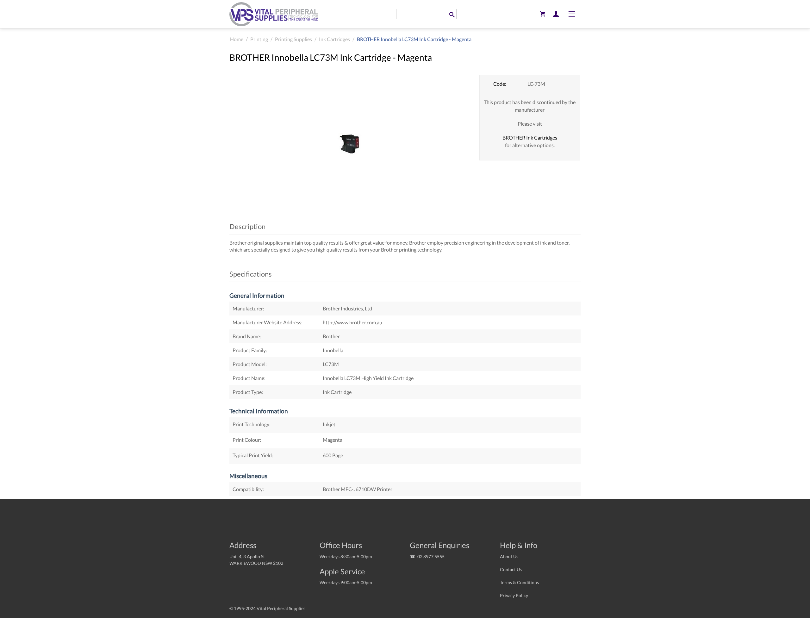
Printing (259, 39)
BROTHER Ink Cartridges (529, 137)
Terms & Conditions (519, 582)
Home (236, 39)
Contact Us (511, 569)
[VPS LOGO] (273, 14)
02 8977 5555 (431, 556)
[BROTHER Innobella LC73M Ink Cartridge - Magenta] (349, 144)
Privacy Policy (514, 595)
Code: (499, 84)
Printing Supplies (293, 39)
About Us (509, 556)
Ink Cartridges (334, 39)
